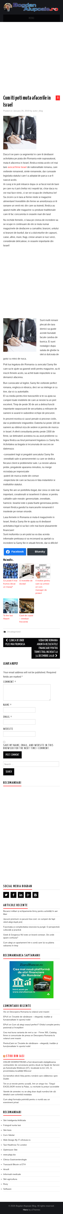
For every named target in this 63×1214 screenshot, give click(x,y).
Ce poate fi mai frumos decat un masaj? (10, 583)
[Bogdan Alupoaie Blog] (31, 7)
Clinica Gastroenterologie (15, 1159)
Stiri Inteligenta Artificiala (14, 1120)
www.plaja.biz (9, 1154)
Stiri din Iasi (15, 1056)
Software (7, 1189)
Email (7, 717)
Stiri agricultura (10, 1179)
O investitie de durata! (26, 582)
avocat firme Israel (17, 167)
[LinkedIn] (21, 895)
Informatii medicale (12, 1174)
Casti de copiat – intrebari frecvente (26, 618)
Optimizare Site (10, 1150)
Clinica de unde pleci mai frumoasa (15, 642)
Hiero (25, 1210)
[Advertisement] (31, 55)
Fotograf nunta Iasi (12, 1125)
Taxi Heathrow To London (15, 1145)
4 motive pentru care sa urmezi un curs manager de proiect (42, 586)
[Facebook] (13, 895)
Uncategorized (14, 631)
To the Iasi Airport (8, 617)
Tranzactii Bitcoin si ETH (14, 1164)
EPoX (5, 1016)
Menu (31, 18)
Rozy (5, 1184)
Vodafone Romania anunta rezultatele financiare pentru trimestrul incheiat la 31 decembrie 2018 (46, 648)
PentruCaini (8, 1043)
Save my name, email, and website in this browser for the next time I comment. (28, 747)
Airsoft (6, 1169)
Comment (9, 682)
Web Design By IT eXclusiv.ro (16, 1140)
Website (8, 729)
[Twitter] (6, 895)
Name (7, 705)
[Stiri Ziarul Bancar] (31, 980)
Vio (4, 1012)
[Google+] (28, 895)
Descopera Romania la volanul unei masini (29, 1012)
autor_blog (38, 111)
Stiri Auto (7, 1130)
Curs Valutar (9, 1135)
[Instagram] (35, 895)
